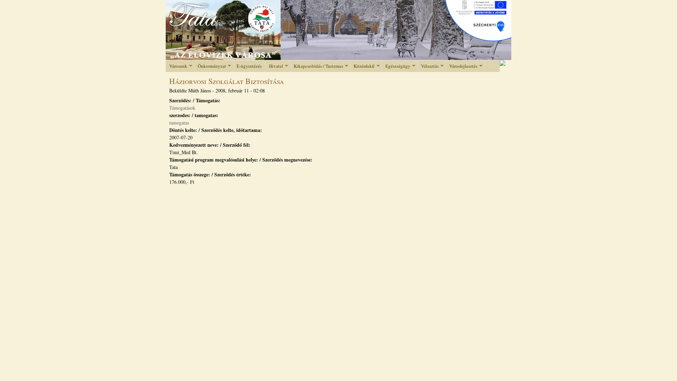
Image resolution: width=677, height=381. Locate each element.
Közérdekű (362, 66)
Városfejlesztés (461, 66)
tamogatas (179, 122)
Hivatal (274, 66)
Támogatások (182, 107)
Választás (428, 66)
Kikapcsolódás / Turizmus (316, 66)
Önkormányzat (210, 66)
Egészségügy (396, 66)
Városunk (176, 66)
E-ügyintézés (249, 66)
